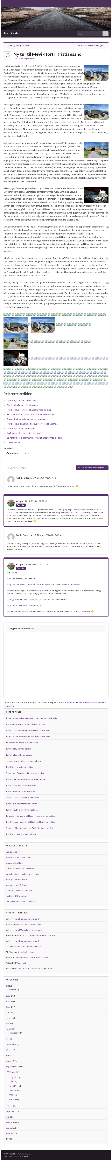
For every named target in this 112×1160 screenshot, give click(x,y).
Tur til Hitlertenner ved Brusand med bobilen (26, 779)
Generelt (10, 1044)
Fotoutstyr (14, 1032)
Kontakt (14, 33)
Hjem (5, 33)
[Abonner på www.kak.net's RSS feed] (5, 3)
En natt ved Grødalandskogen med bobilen (25, 773)
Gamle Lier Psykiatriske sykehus (20, 868)
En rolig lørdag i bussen (18, 45)
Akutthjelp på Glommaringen (90, 45)
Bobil (8, 996)
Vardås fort (73, 512)
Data (8, 1012)
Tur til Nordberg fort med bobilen (21, 834)
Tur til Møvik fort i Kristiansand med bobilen (25, 724)
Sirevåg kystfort (13, 852)
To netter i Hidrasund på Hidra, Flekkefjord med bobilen (31, 816)
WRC (11, 1095)
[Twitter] (14, 3)
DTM (11, 1081)
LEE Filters (10, 1072)
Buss (8, 1007)
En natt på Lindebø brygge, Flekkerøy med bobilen (28, 730)
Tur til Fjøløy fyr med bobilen (19, 748)
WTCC (12, 1099)
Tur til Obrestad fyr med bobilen (20, 791)
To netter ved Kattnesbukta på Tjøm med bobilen (28, 736)
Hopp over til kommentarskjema (91, 467)
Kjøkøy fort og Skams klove (18, 857)
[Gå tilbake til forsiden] (56, 18)
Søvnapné (10, 1122)
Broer (8, 1001)
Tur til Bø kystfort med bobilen (20, 767)
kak (17, 59)
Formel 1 (12, 1086)
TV (7, 1139)
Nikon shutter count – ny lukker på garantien (32, 968)
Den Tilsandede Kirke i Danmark (20, 901)
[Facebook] (9, 3)
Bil (7, 986)
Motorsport (11, 1077)
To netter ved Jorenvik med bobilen (22, 742)
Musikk (9, 1105)
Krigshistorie (29, 59)
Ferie (8, 1018)
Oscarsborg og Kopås (64, 509)
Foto (21, 59)
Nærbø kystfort (27, 952)
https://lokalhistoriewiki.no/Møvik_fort (24, 605)
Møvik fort (33, 66)
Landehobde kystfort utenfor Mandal (22, 874)
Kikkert (9, 1050)
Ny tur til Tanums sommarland (25, 919)
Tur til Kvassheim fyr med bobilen (21, 785)
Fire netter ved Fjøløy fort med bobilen (23, 761)
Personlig (10, 1111)
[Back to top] (105, 1153)
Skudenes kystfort (14, 863)
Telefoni (9, 1133)
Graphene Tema (21, 1156)
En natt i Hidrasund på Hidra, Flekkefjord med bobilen (29, 828)
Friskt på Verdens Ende (16, 879)
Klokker (9, 1061)
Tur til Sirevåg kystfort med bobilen (22, 810)
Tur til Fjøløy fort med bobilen (19, 755)
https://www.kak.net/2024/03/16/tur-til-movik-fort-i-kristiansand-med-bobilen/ (43, 584)
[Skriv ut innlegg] (106, 59)
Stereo (9, 1128)
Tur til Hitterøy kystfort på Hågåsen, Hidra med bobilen (31, 822)
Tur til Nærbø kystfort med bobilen (21, 803)
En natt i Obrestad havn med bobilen (22, 797)
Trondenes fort (33, 83)
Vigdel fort (21, 963)
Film (7, 1023)
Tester (12, 989)
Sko (7, 1117)
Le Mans (12, 1090)
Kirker (8, 1055)
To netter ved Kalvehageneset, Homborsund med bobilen (32, 718)
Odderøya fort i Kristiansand (19, 890)
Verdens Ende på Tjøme (17, 885)
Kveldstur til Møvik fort (16, 896)
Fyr (7, 1039)
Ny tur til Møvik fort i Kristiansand (27, 930)
